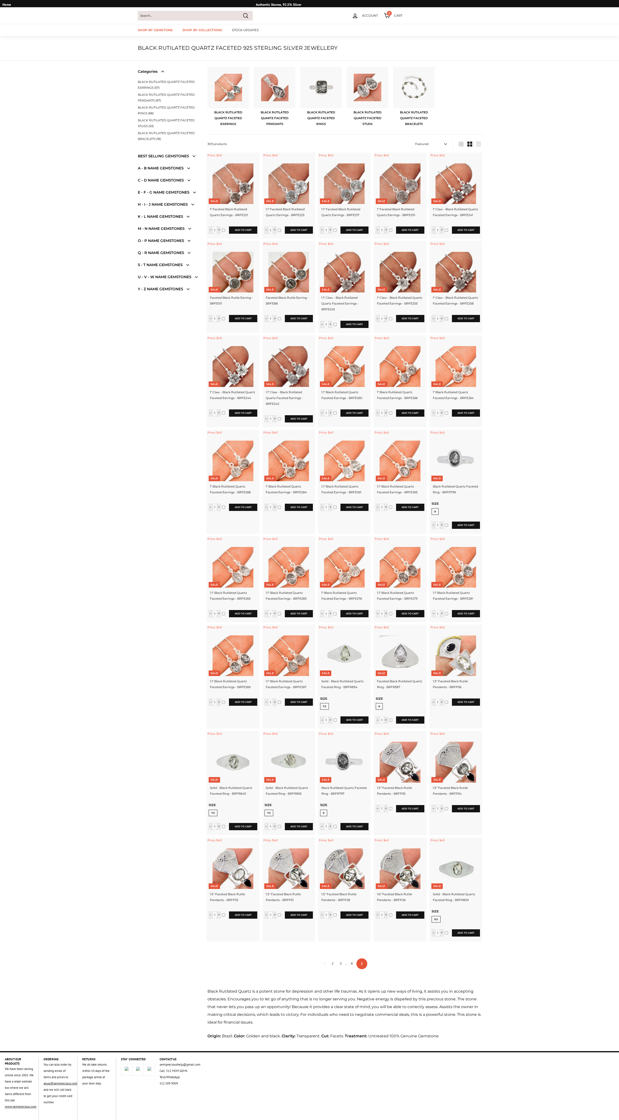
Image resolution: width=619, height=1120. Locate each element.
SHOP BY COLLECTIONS (202, 30)
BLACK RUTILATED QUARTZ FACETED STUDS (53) (166, 123)
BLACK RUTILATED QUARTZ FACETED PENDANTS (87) (166, 97)
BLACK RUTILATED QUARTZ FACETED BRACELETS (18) (166, 136)
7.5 (324, 706)
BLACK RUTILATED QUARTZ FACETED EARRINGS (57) (166, 84)
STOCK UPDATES (245, 30)
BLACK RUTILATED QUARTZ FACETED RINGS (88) (166, 110)
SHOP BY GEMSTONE (155, 30)
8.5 (436, 919)
